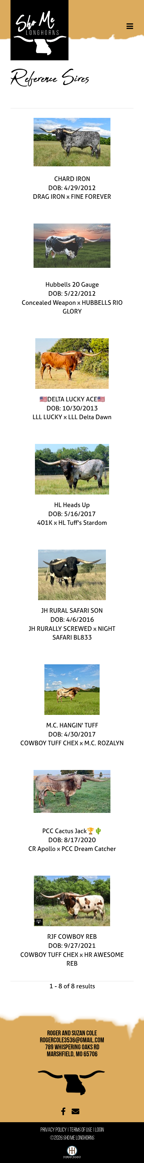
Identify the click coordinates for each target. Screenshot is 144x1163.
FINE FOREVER (91, 196)
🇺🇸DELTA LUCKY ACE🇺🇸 (72, 399)
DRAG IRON (49, 196)
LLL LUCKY (47, 417)
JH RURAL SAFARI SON (72, 610)
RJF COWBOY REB (72, 936)
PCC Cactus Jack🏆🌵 (72, 830)
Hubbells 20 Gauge (72, 284)
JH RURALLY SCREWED (60, 628)
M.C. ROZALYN (104, 743)
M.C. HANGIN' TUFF (72, 725)
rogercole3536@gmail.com (72, 1040)
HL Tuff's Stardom (82, 522)
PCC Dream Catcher (89, 848)
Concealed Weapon (49, 302)
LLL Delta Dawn (89, 417)
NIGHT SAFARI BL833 (84, 633)
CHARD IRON (72, 178)
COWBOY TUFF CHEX (49, 743)
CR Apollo (42, 848)
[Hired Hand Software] (72, 1151)
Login (99, 1130)
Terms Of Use (81, 1130)
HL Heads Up (72, 504)
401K (44, 522)
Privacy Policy (54, 1130)
